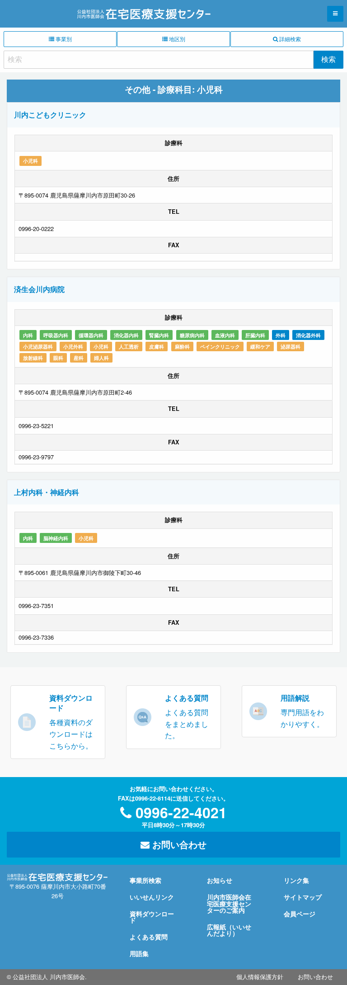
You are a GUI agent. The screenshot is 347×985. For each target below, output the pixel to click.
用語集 (139, 953)
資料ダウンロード (152, 916)
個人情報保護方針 (259, 976)
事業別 (63, 38)
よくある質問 (149, 936)
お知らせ (219, 880)
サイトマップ (303, 896)
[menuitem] (260, 977)
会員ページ (299, 913)
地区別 (176, 38)
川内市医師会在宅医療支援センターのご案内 (229, 903)
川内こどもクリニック (50, 114)
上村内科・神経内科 (46, 492)
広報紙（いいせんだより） (229, 930)
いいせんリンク (152, 896)
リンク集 (296, 880)
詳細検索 (289, 38)
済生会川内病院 (39, 289)
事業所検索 (145, 880)
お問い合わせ (178, 844)
